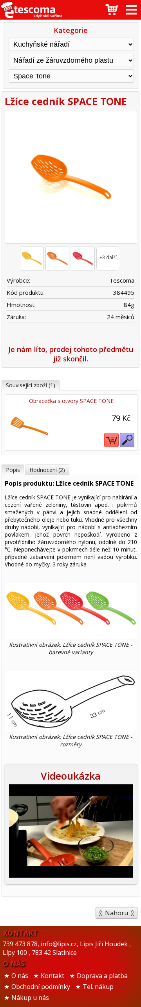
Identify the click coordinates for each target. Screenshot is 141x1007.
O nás (19, 975)
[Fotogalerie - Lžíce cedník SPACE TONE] (32, 258)
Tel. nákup (98, 986)
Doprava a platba (102, 975)
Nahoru (116, 913)
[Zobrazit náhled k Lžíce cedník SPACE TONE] (71, 178)
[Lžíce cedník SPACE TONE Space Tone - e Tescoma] (31, 10)
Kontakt (52, 975)
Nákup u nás (30, 997)
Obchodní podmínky (40, 986)
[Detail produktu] (127, 440)
